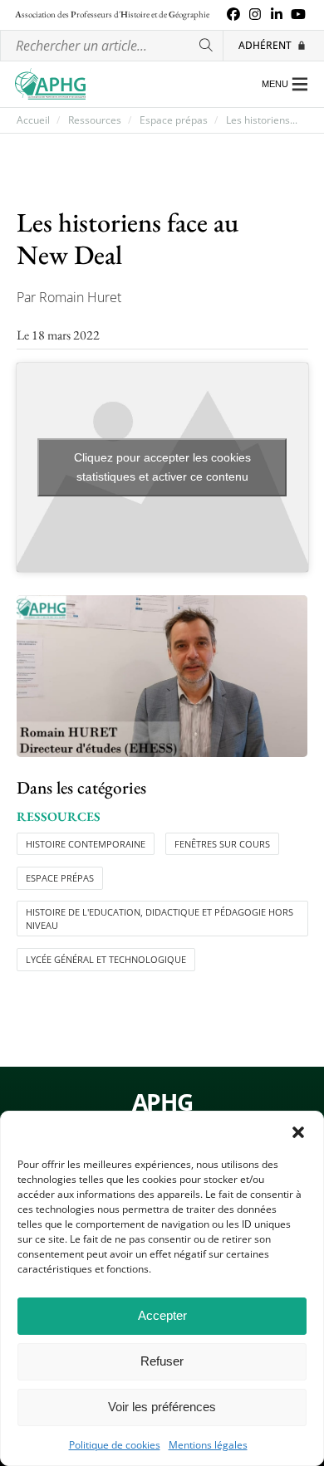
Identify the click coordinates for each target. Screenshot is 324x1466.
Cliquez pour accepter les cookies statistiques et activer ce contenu (162, 467)
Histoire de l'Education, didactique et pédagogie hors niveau (159, 918)
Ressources (94, 120)
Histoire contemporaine (85, 844)
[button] (298, 1132)
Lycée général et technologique (106, 959)
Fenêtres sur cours (222, 844)
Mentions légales (208, 1445)
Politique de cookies (114, 1445)
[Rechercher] (206, 46)
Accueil (33, 120)
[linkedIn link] (276, 15)
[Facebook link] (233, 15)
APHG (162, 1102)
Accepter (162, 1315)
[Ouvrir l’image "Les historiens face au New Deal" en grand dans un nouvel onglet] (162, 676)
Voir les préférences (162, 1407)
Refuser (162, 1361)
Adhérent (265, 45)
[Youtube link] (298, 15)
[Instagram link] (255, 15)
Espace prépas (174, 120)
